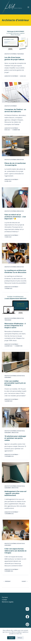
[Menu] (28, 7)
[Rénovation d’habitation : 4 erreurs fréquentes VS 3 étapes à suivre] (15, 304)
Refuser (20, 638)
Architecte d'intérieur (10, 54)
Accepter (11, 638)
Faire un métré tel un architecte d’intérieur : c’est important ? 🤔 (15, 217)
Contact (4, 600)
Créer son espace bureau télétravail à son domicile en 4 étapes (15, 551)
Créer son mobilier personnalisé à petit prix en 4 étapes (15, 383)
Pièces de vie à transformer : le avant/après (15, 164)
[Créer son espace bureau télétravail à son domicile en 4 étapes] (15, 530)
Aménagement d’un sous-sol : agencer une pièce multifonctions (15, 493)
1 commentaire (16, 130)
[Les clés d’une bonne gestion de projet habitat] (15, 40)
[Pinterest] (27, 624)
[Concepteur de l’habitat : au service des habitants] (15, 92)
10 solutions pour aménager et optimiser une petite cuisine (15, 438)
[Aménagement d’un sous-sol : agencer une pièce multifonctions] (15, 472)
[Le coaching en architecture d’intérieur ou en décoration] (15, 253)
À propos (5, 597)
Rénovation (20, 159)
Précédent (8, 581)
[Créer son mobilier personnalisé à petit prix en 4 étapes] (15, 362)
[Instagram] (27, 609)
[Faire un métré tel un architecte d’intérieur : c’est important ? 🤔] (15, 197)
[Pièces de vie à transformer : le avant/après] (15, 146)
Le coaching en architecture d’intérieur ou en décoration (15, 271)
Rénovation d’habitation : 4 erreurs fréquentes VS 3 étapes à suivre (14, 326)
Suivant (24, 581)
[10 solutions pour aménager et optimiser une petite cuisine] (15, 417)
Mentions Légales (7, 602)
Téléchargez (20, 54)
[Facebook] (27, 616)
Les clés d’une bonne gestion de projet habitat (14, 58)
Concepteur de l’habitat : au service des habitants (15, 110)
